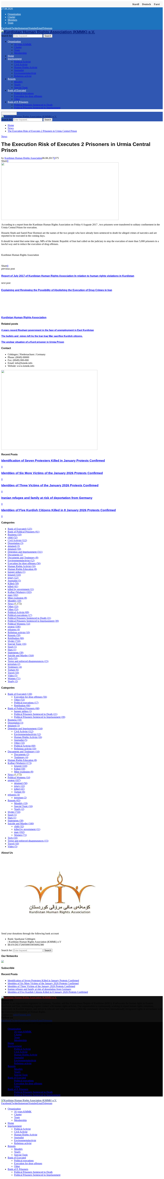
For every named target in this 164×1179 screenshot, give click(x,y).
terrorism (14, 664)
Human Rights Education (22, 569)
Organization (14, 14)
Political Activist (22, 61)
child (12, 537)
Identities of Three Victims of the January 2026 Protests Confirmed (49, 485)
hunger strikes (16, 572)
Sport (12, 646)
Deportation (15, 543)
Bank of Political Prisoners (23, 531)
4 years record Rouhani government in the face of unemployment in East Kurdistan (47, 330)
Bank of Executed (17, 90)
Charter (11, 17)
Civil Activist (20, 64)
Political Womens (19, 623)
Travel (13, 672)
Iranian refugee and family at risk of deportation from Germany (46, 497)
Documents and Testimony (23, 557)
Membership (20, 53)
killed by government (21, 589)
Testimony (15, 667)
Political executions (24, 93)
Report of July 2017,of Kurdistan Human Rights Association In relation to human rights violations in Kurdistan (67, 276)
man (13, 595)
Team (10, 22)
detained (14, 546)
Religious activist (22, 76)
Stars (12, 649)
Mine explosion (17, 598)
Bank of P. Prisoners (18, 102)
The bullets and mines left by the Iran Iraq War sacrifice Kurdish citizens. (42, 336)
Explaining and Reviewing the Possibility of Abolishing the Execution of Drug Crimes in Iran (56, 290)
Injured (14, 575)
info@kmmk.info (22, 1014)
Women (14, 678)
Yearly (17, 84)
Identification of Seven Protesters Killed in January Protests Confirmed (53, 460)
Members (12, 20)
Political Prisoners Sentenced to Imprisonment (37, 107)
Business (14, 534)
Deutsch (146, 4)
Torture (13, 669)
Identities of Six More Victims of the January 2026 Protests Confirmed (52, 473)
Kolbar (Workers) (20, 592)
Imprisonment (15, 58)
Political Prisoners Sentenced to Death (33, 104)
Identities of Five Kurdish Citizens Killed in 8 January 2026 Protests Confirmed (58, 510)
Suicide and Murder (21, 655)
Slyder (14, 641)
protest (14, 626)
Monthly (18, 81)
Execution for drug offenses (28, 96)
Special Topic (21, 87)
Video (12, 675)
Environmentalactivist (25, 73)
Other (17, 99)
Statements (15, 652)
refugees (14, 629)
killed (13, 586)
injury (13, 577)
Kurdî (135, 4)
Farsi (157, 4)
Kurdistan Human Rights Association (23, 158)
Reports (12, 79)
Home (11, 56)
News (4, 136)
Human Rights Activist (25, 67)
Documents (15, 554)
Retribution (16, 638)
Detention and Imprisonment (25, 551)
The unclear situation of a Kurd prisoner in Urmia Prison (32, 342)
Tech (12, 658)
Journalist (19, 70)
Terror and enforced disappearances (28, 661)
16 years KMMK (23, 44)
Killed (13, 583)
